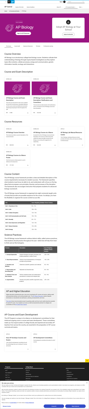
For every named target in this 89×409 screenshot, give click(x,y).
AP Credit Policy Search (21, 304)
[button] (81, 5)
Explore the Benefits (68, 34)
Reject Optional (75, 406)
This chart (8, 301)
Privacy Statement (29, 402)
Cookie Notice (13, 402)
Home (5, 11)
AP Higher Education (38, 296)
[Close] (86, 382)
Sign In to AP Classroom (23, 33)
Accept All (54, 406)
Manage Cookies (7, 406)
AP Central (8, 7)
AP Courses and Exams (14, 11)
